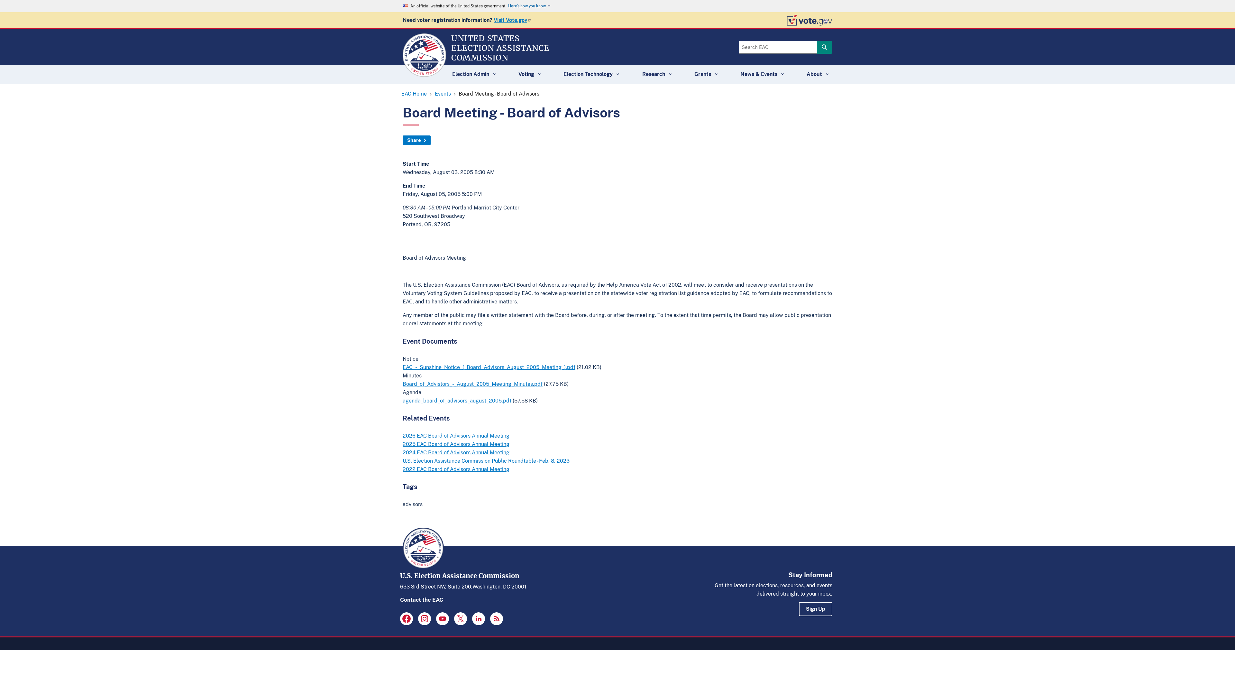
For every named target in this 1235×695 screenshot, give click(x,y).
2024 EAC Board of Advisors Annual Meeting (456, 452)
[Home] (424, 74)
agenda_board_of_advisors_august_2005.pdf (457, 401)
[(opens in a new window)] (406, 618)
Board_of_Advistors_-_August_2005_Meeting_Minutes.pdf (473, 384)
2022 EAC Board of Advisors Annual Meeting (456, 469)
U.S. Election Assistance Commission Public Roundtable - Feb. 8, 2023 (486, 461)
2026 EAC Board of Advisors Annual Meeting (456, 436)
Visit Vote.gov (510, 20)
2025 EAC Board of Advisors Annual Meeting (456, 444)
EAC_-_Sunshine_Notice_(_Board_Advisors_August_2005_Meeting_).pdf (489, 367)
